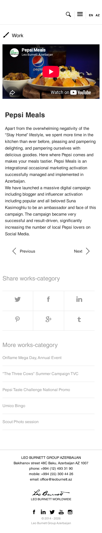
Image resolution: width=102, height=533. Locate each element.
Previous (27, 251)
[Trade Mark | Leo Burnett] (26, 14)
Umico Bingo (13, 405)
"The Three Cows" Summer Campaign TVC (40, 373)
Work (17, 35)
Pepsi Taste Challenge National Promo (36, 389)
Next (78, 251)
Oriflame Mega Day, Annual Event (31, 357)
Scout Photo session (20, 421)
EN (91, 15)
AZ (98, 15)
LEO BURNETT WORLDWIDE (51, 499)
